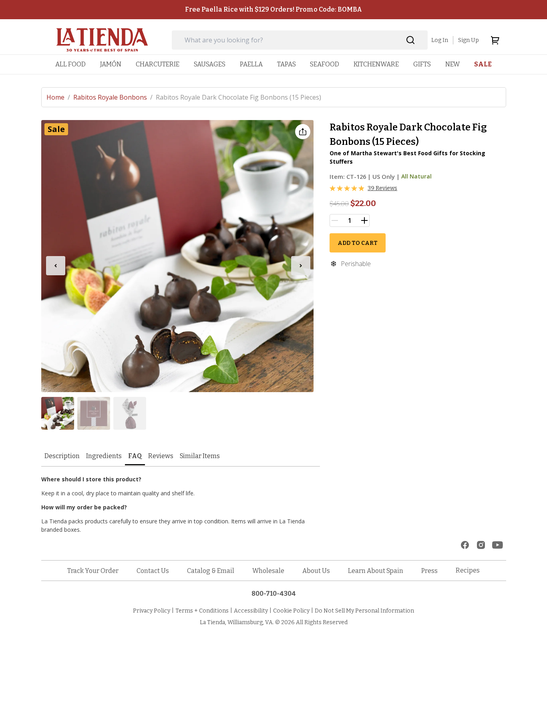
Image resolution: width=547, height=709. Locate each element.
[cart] (495, 40)
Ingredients (104, 456)
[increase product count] (364, 220)
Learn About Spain (375, 571)
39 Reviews (382, 188)
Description (62, 456)
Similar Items (200, 456)
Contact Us (153, 571)
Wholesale (268, 571)
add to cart (358, 243)
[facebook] (465, 545)
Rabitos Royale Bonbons (113, 97)
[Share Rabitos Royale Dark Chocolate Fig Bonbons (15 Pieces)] (302, 131)
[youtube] (497, 545)
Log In (439, 40)
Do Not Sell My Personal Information (364, 610)
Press (429, 571)
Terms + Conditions (202, 610)
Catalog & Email (210, 571)
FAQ (135, 456)
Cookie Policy (291, 610)
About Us (316, 571)
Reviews (160, 456)
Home (58, 97)
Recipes (468, 570)
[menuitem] (70, 64)
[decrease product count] (335, 220)
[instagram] (481, 545)
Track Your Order (93, 571)
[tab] (62, 456)
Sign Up (468, 40)
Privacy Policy (151, 610)
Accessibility (251, 610)
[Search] (410, 40)
